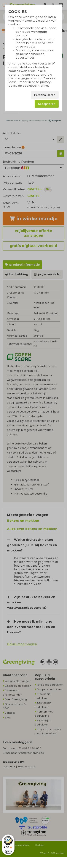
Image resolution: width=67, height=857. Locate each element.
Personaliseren (44, 95)
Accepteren (46, 104)
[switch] (8, 852)
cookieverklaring (35, 85)
